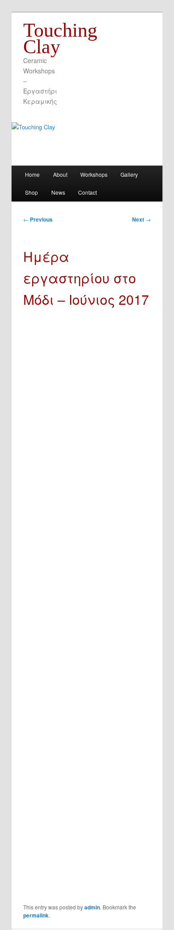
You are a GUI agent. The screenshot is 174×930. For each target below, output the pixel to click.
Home (32, 174)
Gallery (129, 174)
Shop (31, 192)
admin (92, 907)
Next (141, 219)
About (60, 174)
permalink (36, 915)
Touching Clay (60, 38)
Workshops (94, 174)
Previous (38, 219)
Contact (87, 192)
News (58, 192)
